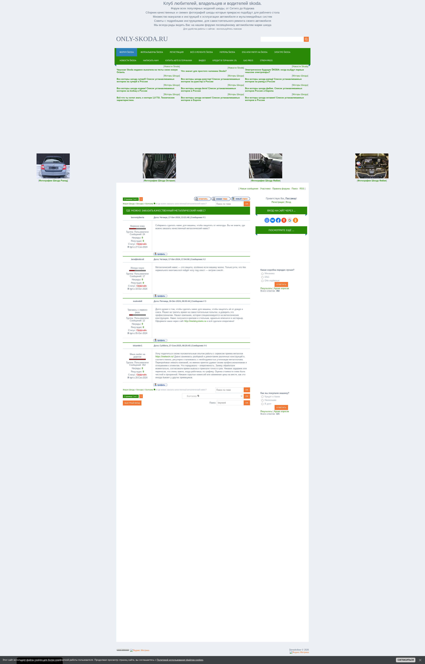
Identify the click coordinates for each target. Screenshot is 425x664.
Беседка (139, 204)
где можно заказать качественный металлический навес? (182, 204)
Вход (288, 202)
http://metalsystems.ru (195, 321)
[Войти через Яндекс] (283, 220)
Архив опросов (281, 288)
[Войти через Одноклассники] (295, 220)
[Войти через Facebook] (278, 220)
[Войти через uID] (266, 220)
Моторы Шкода (171, 75)
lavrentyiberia (137, 217)
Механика (269, 273)
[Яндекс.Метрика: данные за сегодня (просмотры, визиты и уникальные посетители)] (139, 650)
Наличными (270, 400)
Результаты (266, 288)
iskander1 (137, 345)
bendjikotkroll (137, 259)
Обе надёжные (272, 280)
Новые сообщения (249, 188)
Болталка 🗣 (150, 204)
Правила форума (281, 188)
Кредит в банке (272, 396)
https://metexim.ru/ (164, 356)
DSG (267, 277)
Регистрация (278, 202)
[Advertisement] (212, 125)
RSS (302, 188)
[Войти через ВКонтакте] (272, 220)
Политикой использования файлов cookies (180, 660)
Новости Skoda (171, 66)
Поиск (295, 188)
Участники (265, 188)
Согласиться (406, 660)
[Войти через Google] (289, 220)
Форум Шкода (128, 204)
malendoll (137, 301)
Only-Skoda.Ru (142, 38)
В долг (268, 403)
